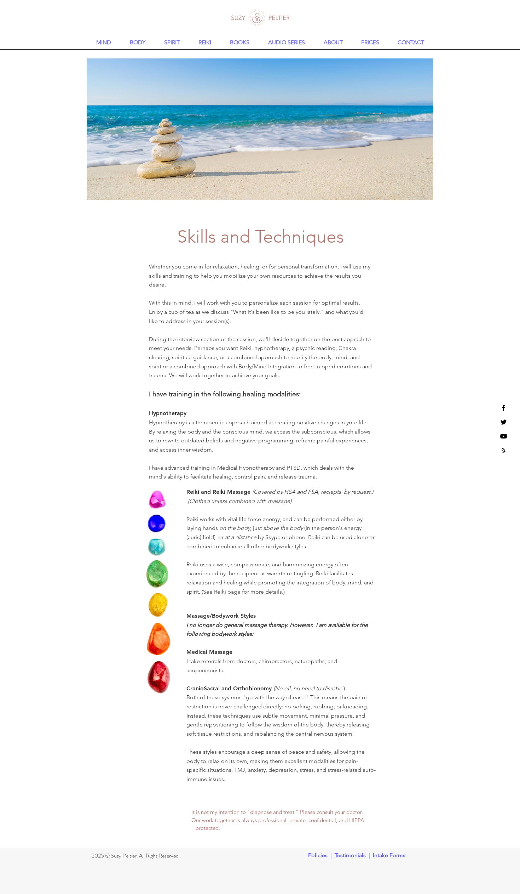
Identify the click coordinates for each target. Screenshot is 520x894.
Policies (318, 855)
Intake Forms (389, 855)
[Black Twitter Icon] (503, 422)
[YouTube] (503, 436)
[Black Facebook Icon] (503, 408)
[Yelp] (503, 450)
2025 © (101, 855)
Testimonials (350, 855)
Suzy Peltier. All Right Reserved (145, 855)
